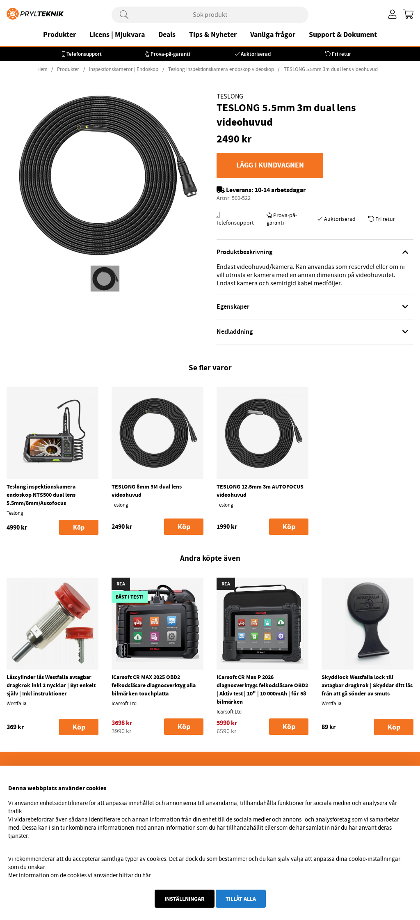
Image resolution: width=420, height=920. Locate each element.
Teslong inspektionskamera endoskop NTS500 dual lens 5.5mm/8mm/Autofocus (41, 494)
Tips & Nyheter (213, 34)
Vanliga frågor (272, 34)
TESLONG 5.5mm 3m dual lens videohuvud (331, 69)
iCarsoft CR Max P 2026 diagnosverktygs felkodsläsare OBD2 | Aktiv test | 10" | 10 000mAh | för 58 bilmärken (262, 689)
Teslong (230, 96)
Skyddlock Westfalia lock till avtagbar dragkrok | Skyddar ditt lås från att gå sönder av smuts (367, 685)
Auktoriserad (256, 53)
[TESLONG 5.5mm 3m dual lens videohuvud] (105, 278)
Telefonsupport (84, 53)
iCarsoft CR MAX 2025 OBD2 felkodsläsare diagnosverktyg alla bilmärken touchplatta (154, 685)
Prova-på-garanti (170, 53)
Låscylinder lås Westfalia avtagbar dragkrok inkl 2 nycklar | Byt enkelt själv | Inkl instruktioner (51, 685)
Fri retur (341, 53)
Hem (42, 69)
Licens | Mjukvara (117, 34)
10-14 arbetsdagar (280, 190)
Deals (167, 34)
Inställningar (184, 899)
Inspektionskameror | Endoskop (123, 69)
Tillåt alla (241, 899)
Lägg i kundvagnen (270, 165)
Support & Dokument (343, 34)
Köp (78, 527)
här (146, 875)
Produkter (59, 34)
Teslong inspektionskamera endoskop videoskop (221, 69)
